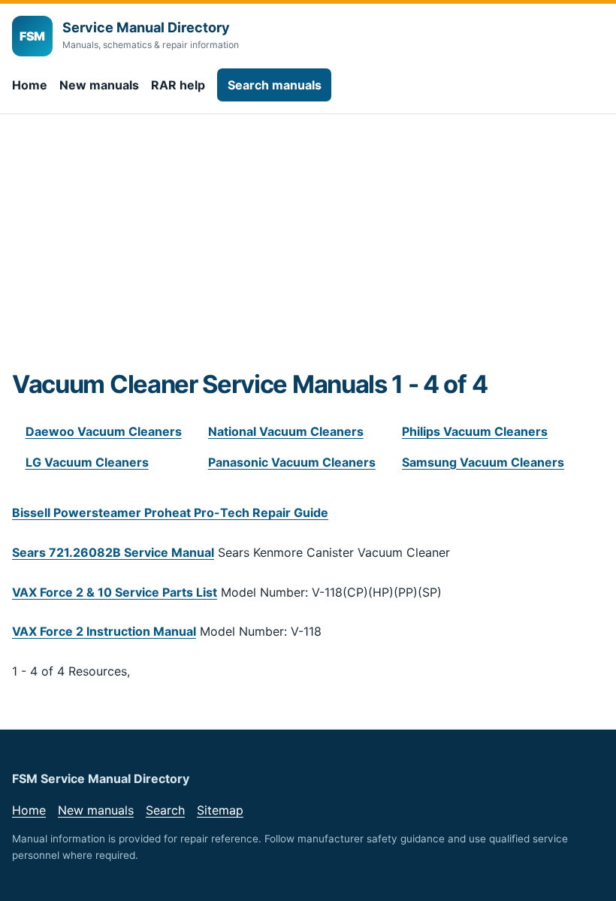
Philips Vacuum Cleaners (475, 431)
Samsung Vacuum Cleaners (483, 462)
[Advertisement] (308, 257)
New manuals (99, 84)
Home (29, 84)
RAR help (178, 84)
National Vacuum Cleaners (286, 431)
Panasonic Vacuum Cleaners (292, 462)
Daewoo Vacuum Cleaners (104, 431)
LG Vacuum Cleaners (87, 462)
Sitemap (220, 810)
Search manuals (275, 84)
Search (165, 810)
